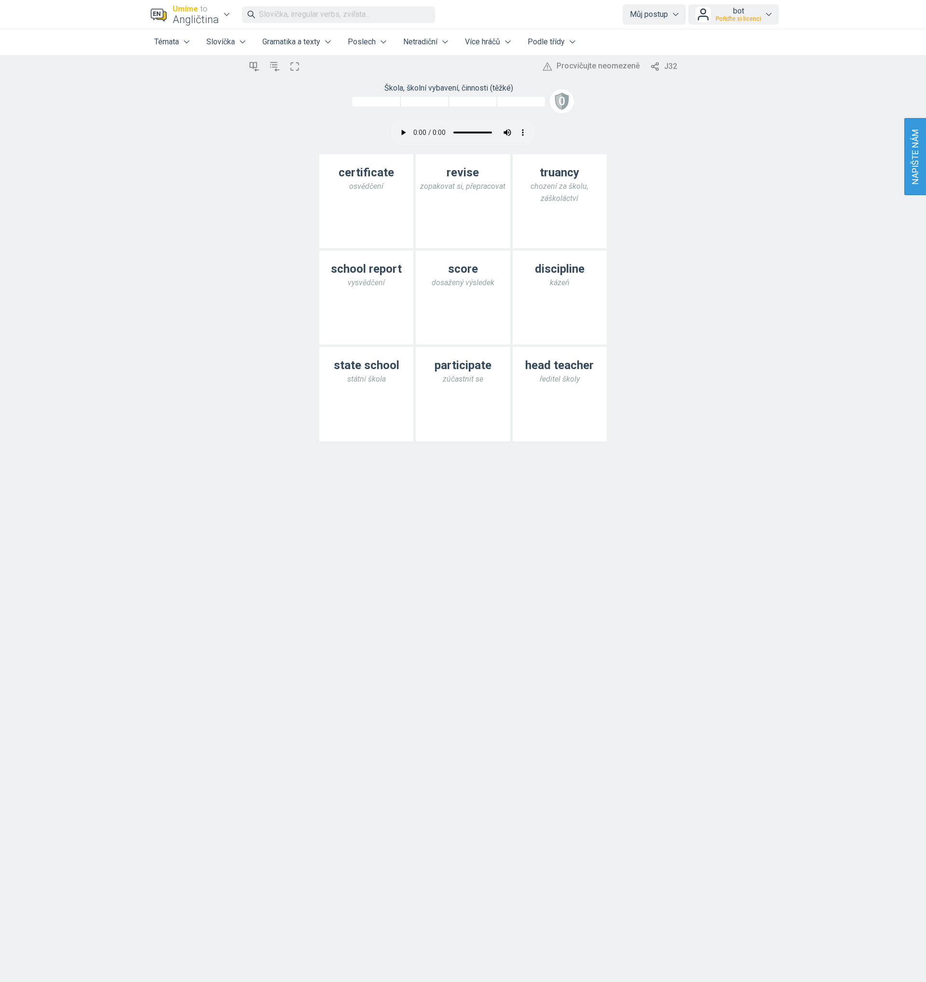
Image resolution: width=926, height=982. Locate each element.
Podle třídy (546, 41)
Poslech (362, 41)
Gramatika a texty (291, 41)
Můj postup (649, 14)
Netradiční (420, 41)
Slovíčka (220, 41)
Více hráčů (482, 41)
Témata (166, 41)
